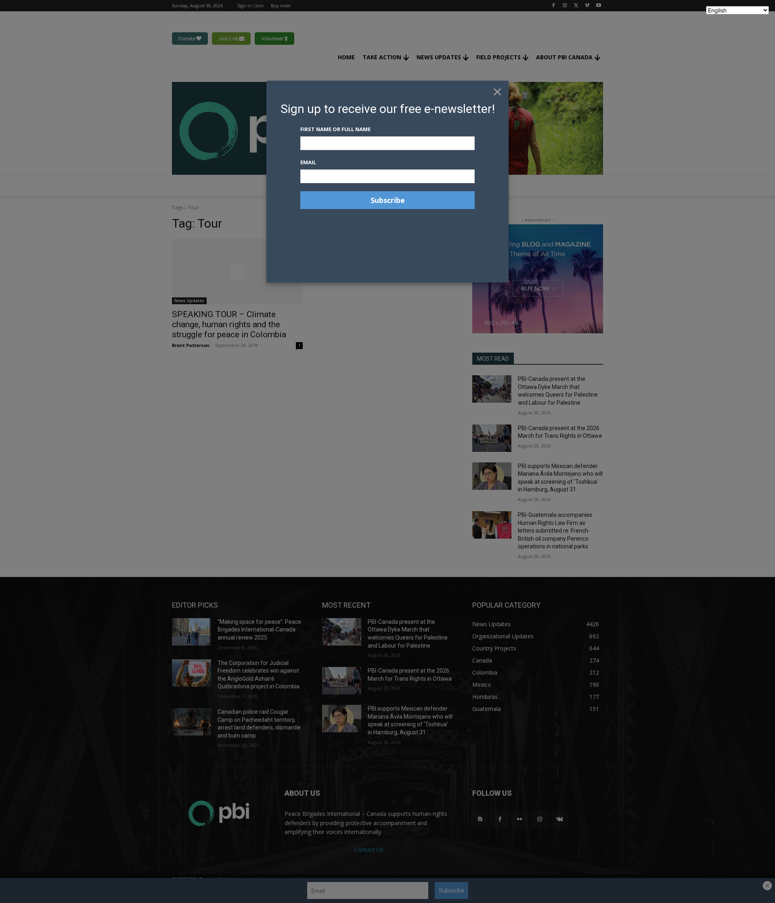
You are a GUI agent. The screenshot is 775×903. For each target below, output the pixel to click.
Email (308, 162)
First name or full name (335, 129)
